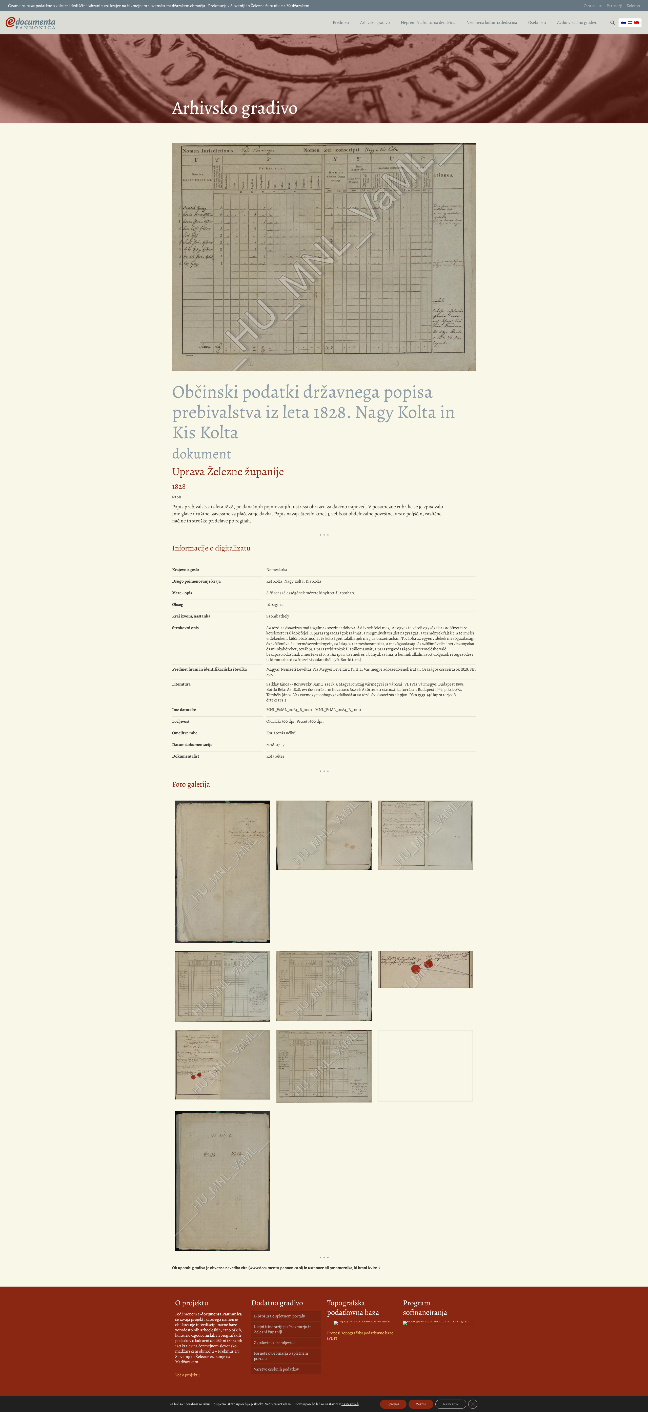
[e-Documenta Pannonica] (30, 22)
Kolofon (633, 6)
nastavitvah (350, 1404)
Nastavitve (451, 1404)
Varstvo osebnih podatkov (276, 1369)
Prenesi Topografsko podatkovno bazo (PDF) (360, 1335)
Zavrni (421, 1404)
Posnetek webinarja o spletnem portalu (281, 1355)
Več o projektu (187, 1375)
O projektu (593, 6)
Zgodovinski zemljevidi (274, 1342)
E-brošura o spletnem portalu (279, 1316)
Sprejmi (393, 1404)
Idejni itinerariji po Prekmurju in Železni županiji (283, 1329)
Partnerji (614, 6)
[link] (362, 1323)
